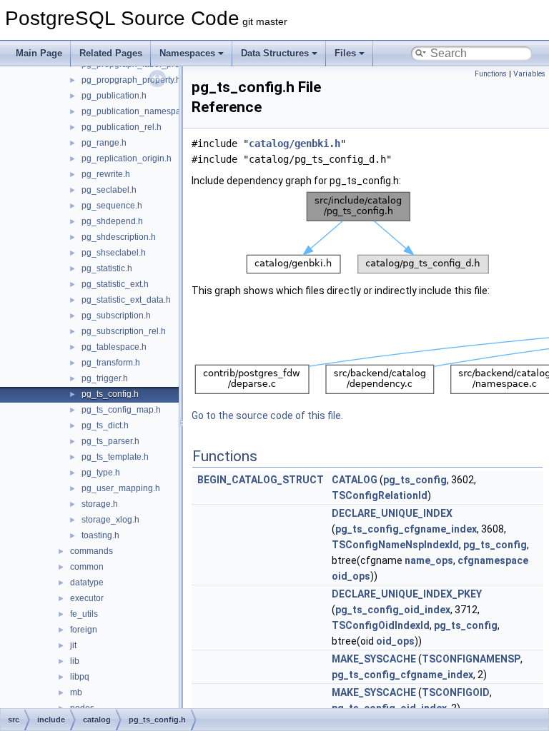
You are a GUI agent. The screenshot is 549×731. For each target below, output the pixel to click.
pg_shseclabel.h (113, 253)
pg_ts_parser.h (110, 441)
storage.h (99, 504)
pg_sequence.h (111, 206)
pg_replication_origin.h (126, 158)
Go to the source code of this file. (267, 415)
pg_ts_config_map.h (121, 410)
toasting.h (100, 535)
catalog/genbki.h (294, 143)
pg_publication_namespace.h (139, 111)
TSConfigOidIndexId (381, 625)
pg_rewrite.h (105, 174)
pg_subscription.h (116, 316)
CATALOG (354, 479)
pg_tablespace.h (114, 347)
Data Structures (275, 53)
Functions (491, 74)
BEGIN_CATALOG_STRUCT (260, 479)
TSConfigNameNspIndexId (395, 544)
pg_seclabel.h (109, 190)
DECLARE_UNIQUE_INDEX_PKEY (407, 594)
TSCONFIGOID (456, 692)
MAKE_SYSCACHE (374, 659)
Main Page (39, 53)
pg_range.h (104, 143)
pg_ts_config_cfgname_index (406, 529)
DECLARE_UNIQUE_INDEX (392, 513)
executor (87, 598)
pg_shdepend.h (112, 221)
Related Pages (110, 53)
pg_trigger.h (104, 378)
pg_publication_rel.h (121, 127)
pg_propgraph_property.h (131, 80)
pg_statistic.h (106, 268)
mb (76, 692)
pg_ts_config (415, 479)
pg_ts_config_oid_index (392, 609)
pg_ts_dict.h (105, 425)
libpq (79, 677)
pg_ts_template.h (115, 457)
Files (345, 53)
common (87, 567)
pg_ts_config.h (110, 394)
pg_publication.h (114, 96)
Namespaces (187, 53)
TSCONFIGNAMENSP (471, 659)
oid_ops (351, 576)
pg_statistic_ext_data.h (126, 300)
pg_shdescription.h (118, 237)
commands (91, 551)
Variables (529, 74)
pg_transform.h (110, 363)
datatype (87, 583)
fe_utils (84, 614)
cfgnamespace (493, 560)
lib (74, 661)
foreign (83, 630)
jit (73, 645)
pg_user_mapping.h (120, 488)
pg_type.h (100, 473)
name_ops (429, 560)
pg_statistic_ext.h (115, 284)
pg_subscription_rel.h (123, 331)
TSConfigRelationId (379, 495)
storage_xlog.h (110, 520)
